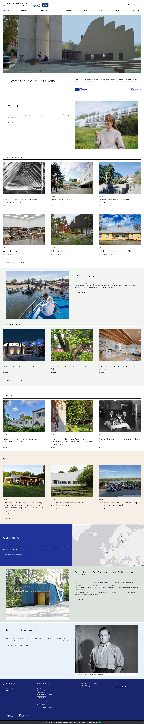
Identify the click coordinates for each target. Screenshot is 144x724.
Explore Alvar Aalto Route (13, 555)
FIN (131, 4)
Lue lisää (6, 514)
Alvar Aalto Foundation (82, 585)
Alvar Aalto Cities (94, 585)
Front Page (6, 10)
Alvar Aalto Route (65, 10)
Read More (11, 123)
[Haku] (108, 4)
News (100, 10)
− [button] (73, 527)
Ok (99, 722)
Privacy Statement (120, 686)
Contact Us (117, 10)
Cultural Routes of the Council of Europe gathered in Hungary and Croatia (119, 503)
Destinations (25, 10)
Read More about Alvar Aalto (17, 645)
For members (136, 10)
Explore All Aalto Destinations (15, 262)
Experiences (44, 10)
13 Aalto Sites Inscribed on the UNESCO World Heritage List (70, 503)
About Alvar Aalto (47, 707)
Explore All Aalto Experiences (14, 380)
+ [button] (73, 526)
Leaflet (130, 565)
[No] (142, 722)
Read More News (10, 519)
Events (85, 10)
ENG (135, 4)
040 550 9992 (42, 692)
